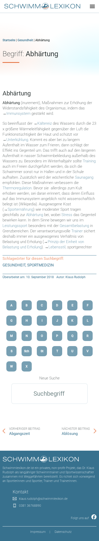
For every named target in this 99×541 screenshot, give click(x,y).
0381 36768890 (30, 505)
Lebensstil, (57, 247)
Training (89, 161)
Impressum (38, 532)
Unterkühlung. (17, 139)
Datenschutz (63, 532)
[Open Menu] (92, 6)
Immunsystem (18, 113)
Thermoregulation (17, 188)
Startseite (9, 40)
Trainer (77, 231)
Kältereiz (44, 123)
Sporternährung (20, 209)
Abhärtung (17, 93)
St (42, 351)
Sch (26, 351)
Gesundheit (25, 40)
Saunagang (84, 177)
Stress (66, 214)
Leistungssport (15, 225)
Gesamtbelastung (74, 225)
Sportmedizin (40, 265)
